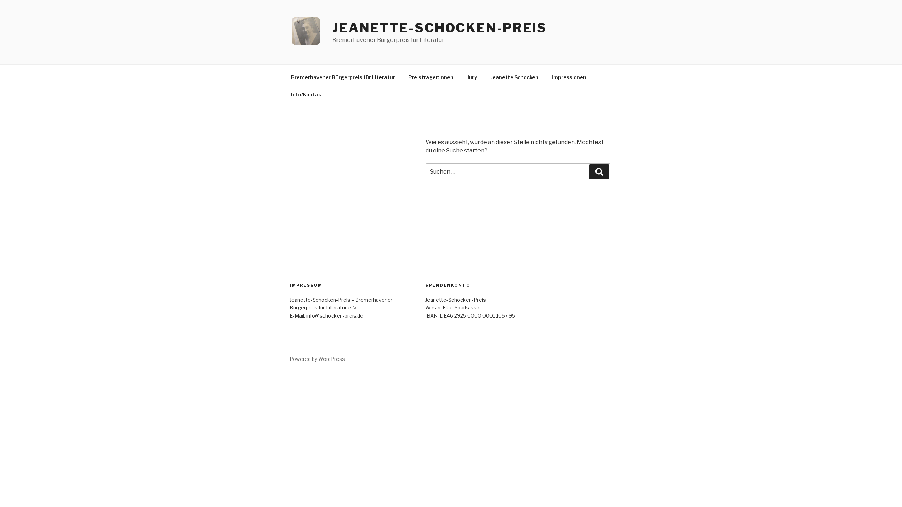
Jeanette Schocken (514, 77)
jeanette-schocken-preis (439, 28)
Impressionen (569, 77)
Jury (472, 77)
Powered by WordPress (317, 359)
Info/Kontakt (307, 95)
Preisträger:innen (430, 77)
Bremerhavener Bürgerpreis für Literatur (343, 77)
